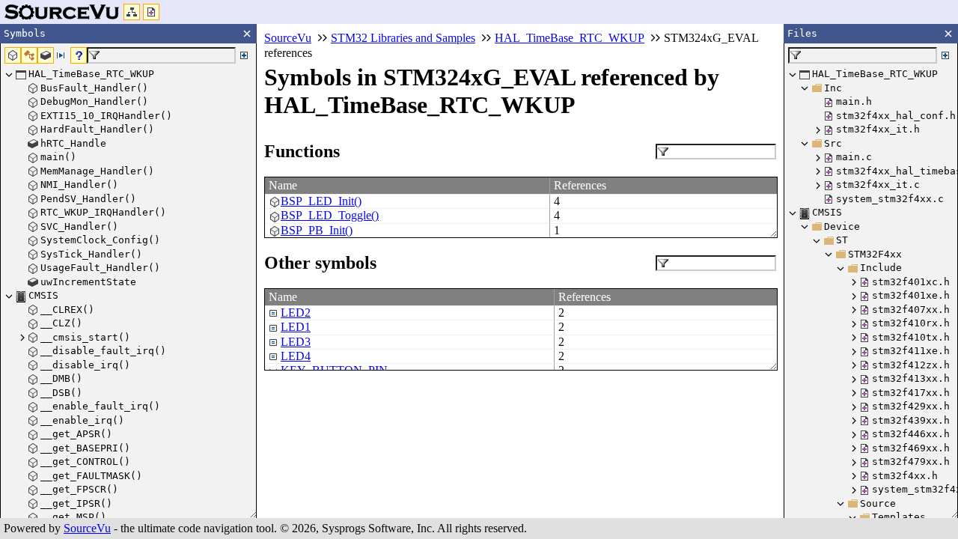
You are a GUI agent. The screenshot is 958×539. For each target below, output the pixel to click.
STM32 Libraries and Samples (403, 37)
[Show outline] (131, 12)
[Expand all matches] (244, 55)
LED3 (296, 341)
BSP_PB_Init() (317, 230)
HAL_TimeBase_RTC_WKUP (569, 37)
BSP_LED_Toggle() (330, 215)
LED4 (296, 356)
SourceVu (87, 528)
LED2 (296, 312)
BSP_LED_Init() (321, 201)
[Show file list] (151, 12)
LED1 (296, 326)
